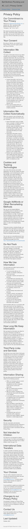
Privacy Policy (6, 9)
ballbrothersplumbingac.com (16, 23)
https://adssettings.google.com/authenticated (14, 240)
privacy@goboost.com (9, 479)
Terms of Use (16, 9)
